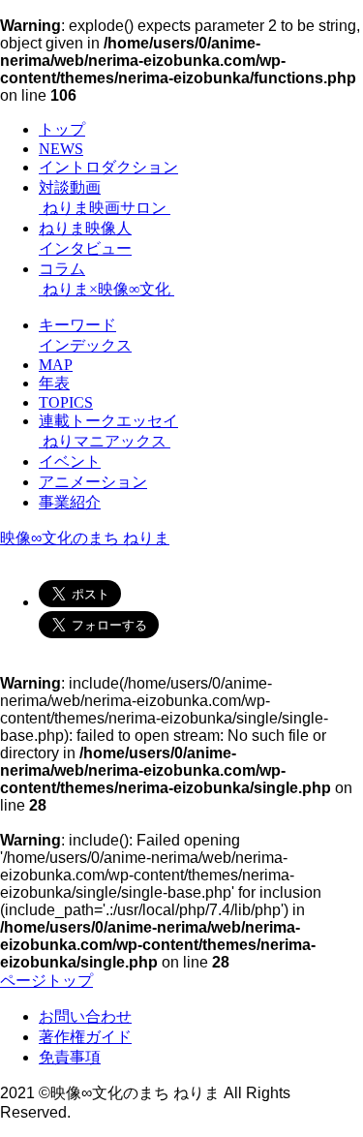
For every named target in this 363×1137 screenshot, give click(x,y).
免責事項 (70, 1057)
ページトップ (46, 980)
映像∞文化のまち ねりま (84, 538)
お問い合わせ (85, 1016)
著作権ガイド (85, 1037)
